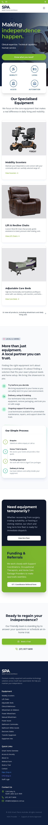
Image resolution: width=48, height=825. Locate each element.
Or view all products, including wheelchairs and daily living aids (23, 313)
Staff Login (6, 779)
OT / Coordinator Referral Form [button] (24, 584)
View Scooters (10, 173)
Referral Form (7, 761)
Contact (4, 769)
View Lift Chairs (11, 236)
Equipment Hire (7, 739)
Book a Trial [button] (26, 641)
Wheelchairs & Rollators (10, 710)
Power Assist (6, 721)
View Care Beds (11, 299)
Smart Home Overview (10, 751)
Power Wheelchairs (9, 713)
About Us (5, 758)
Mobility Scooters (8, 696)
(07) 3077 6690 (26, 649)
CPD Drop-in (6, 776)
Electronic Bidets (8, 731)
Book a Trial (6, 765)
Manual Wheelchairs (9, 717)
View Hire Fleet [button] (24, 538)
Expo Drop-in (6, 772)
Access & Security (8, 754)
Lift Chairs (5, 699)
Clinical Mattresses (8, 706)
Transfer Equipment (9, 735)
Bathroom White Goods (10, 728)
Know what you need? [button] (24, 57)
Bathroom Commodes (10, 724)
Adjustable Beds (8, 703)
